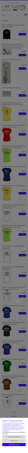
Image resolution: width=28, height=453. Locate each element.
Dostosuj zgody (14, 440)
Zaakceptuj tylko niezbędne (14, 436)
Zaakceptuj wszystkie (14, 444)
